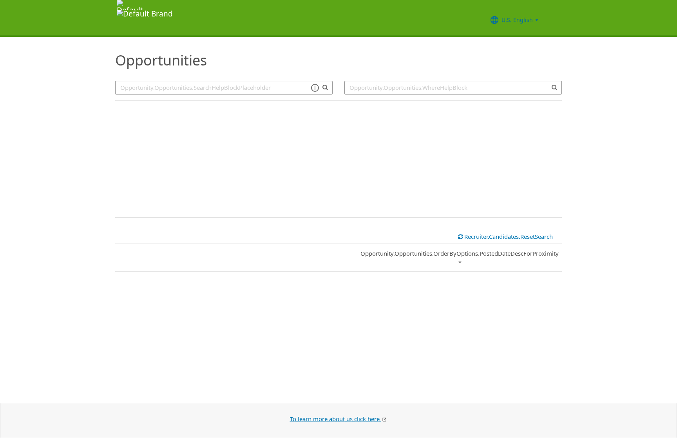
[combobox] (453, 88)
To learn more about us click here (335, 419)
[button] (315, 88)
